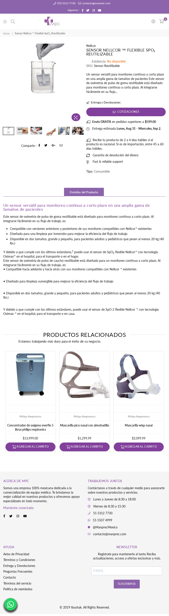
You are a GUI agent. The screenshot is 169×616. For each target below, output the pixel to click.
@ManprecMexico (105, 527)
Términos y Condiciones (19, 560)
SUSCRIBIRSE (127, 583)
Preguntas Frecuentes (17, 571)
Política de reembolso (17, 589)
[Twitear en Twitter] (46, 145)
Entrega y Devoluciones (105, 102)
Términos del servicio (17, 583)
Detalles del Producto (84, 192)
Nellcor (91, 46)
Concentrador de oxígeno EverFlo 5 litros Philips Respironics (30, 427)
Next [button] (79, 83)
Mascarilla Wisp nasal (138, 425)
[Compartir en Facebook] (39, 145)
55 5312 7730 (102, 513)
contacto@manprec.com (95, 3)
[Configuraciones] (153, 21)
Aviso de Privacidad (16, 554)
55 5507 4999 (102, 520)
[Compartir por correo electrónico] (61, 145)
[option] (43, 70)
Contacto (9, 577)
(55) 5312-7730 (66, 3)
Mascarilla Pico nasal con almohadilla (84, 425)
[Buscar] (13, 21)
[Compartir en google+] (54, 145)
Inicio (6, 33)
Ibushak (76, 607)
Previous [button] (7, 83)
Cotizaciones (128, 111)
